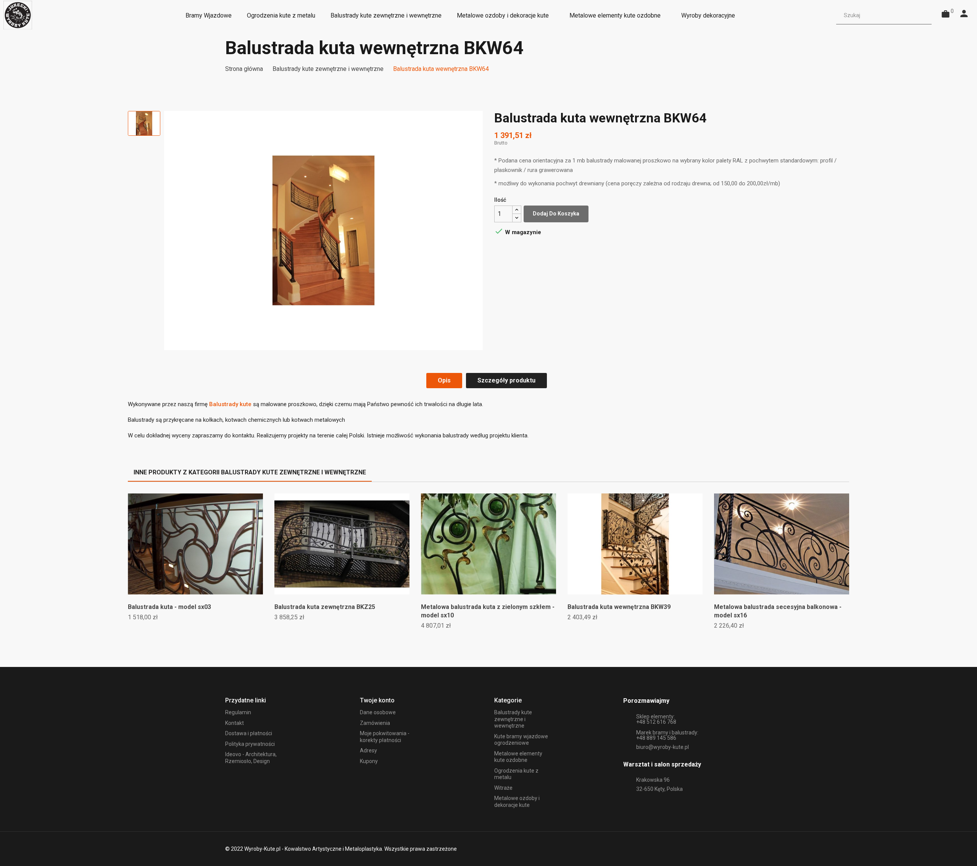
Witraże (503, 788)
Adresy (368, 750)
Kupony (369, 761)
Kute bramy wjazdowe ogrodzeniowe (521, 739)
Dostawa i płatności (248, 733)
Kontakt (234, 723)
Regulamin (238, 712)
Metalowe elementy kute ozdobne (518, 756)
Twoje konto (377, 700)
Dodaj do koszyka (556, 213)
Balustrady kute (230, 404)
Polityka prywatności (250, 744)
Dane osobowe (378, 712)
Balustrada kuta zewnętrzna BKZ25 (324, 607)
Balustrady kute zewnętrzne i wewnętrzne (513, 719)
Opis (444, 380)
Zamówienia (375, 723)
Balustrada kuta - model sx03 (169, 607)
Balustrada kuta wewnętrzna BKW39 (619, 607)
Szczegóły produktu (506, 380)
